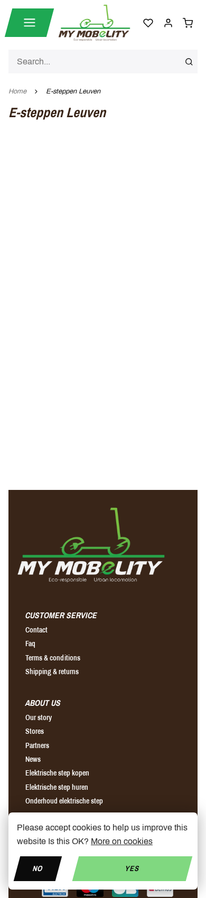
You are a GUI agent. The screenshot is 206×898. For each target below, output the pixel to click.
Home (17, 91)
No (37, 868)
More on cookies (122, 841)
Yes (132, 868)
